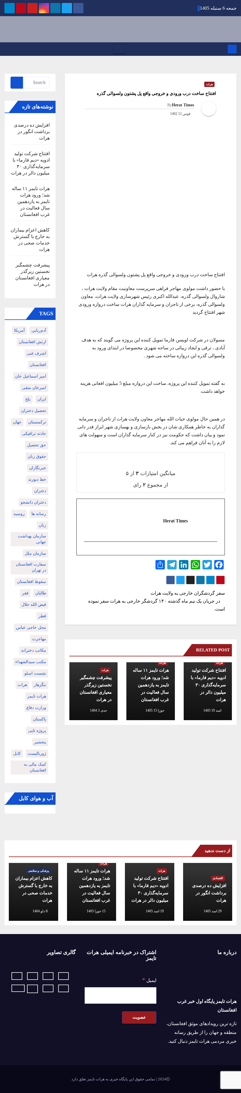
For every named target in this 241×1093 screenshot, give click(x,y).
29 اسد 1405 (213, 911)
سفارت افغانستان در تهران (31, 567)
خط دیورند (37, 479)
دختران (40, 491)
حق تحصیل (36, 445)
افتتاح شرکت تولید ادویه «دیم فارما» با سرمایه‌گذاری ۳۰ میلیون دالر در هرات (208, 685)
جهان (17, 422)
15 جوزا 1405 (96, 911)
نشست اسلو (35, 673)
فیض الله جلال (33, 604)
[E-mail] (214, 552)
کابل (17, 753)
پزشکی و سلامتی (38, 870)
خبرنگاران (37, 468)
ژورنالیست (37, 753)
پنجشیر (40, 742)
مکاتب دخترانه (33, 650)
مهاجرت (39, 639)
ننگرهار (40, 685)
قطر (42, 616)
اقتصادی (218, 878)
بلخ (28, 399)
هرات (209, 84)
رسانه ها (38, 514)
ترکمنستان (37, 422)
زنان (42, 525)
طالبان (40, 593)
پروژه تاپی (37, 730)
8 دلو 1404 (40, 911)
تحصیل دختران (33, 410)
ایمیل (149, 980)
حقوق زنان (37, 456)
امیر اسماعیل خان (30, 376)
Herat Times (183, 105)
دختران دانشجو (33, 502)
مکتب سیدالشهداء (30, 662)
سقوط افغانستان (31, 581)
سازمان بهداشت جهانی (32, 539)
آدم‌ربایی (38, 330)
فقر (25, 593)
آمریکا (19, 330)
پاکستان (39, 719)
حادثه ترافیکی (34, 433)
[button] (6, 48)
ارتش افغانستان (32, 342)
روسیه (19, 514)
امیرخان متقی (34, 387)
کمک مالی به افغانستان (35, 767)
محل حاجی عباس (31, 627)
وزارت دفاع (36, 707)
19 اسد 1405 (155, 911)
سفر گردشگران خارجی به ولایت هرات (187, 593)
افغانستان (38, 365)
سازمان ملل (35, 553)
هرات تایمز (36, 696)
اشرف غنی (36, 353)
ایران (41, 399)
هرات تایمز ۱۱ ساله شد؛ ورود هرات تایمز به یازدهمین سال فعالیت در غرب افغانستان (151, 685)
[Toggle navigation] (119, 49)
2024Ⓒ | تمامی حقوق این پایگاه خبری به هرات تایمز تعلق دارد (120, 1079)
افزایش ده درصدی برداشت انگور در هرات (32, 131)
